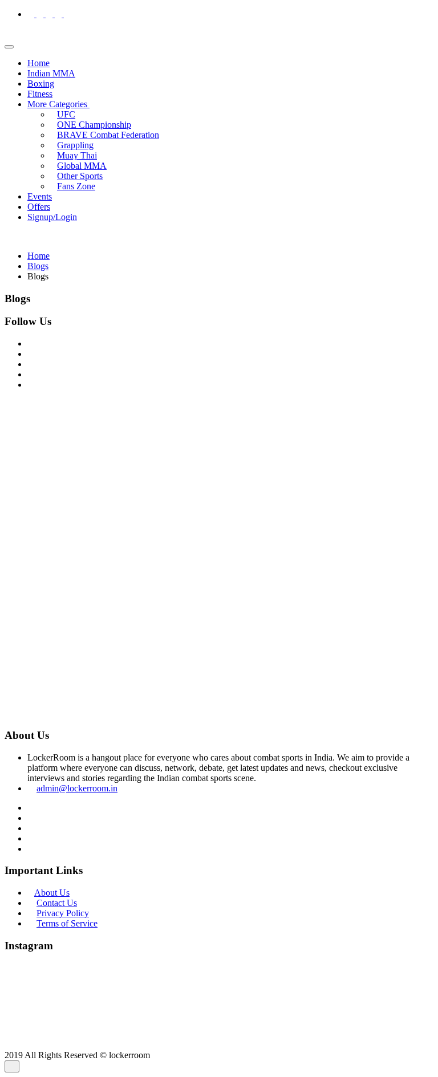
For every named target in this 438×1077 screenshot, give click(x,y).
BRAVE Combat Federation (108, 135)
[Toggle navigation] (9, 46)
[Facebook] (31, 14)
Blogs (37, 266)
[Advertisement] (219, 479)
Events (39, 196)
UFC (66, 114)
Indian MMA (51, 73)
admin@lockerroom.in (76, 788)
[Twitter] (50, 14)
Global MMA (82, 165)
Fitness (39, 94)
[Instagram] (41, 14)
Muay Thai (77, 155)
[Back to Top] (12, 1066)
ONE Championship (94, 124)
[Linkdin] (59, 14)
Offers (38, 207)
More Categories (58, 104)
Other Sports (80, 176)
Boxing (40, 83)
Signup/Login (52, 217)
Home (38, 63)
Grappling (75, 145)
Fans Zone (76, 186)
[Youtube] (67, 14)
